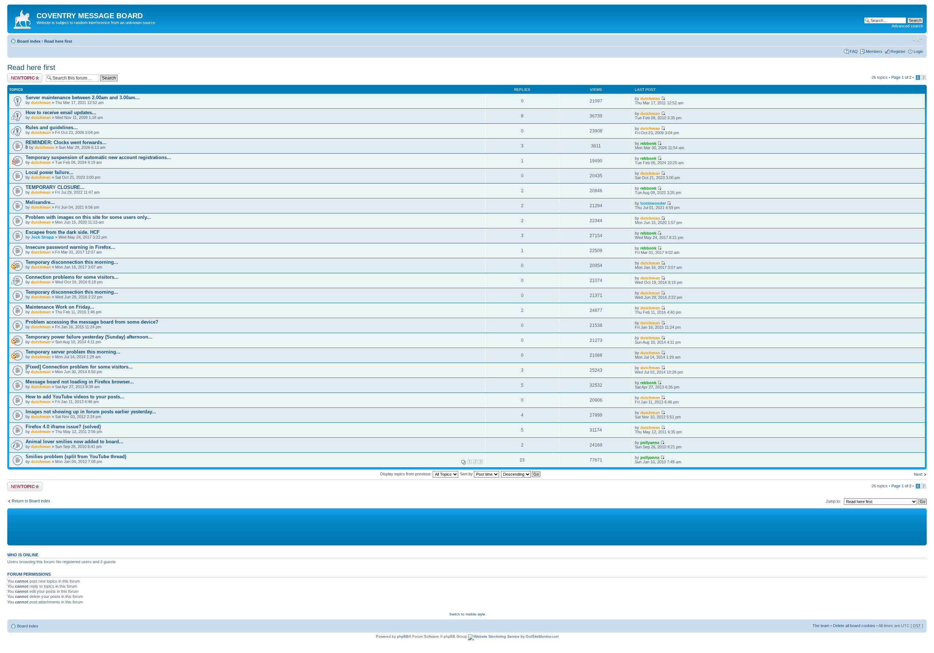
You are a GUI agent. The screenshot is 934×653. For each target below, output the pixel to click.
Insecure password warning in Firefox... (70, 247)
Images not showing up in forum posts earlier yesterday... (91, 411)
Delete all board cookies (854, 625)
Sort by (467, 474)
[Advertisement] (186, 526)
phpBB (403, 636)
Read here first (58, 41)
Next (918, 474)
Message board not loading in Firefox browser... (80, 382)
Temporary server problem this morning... (73, 352)
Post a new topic (21, 75)
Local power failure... (49, 172)
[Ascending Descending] (521, 474)
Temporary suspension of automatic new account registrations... (98, 157)
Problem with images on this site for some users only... (88, 217)
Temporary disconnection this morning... (72, 262)
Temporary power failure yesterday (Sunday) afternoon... (89, 337)
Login (918, 51)
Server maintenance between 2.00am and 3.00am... (83, 97)
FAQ (854, 51)
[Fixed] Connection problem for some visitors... (79, 367)
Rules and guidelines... (52, 127)
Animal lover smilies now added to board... (74, 441)
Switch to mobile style (467, 614)
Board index (28, 41)
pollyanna (649, 442)
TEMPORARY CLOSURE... (55, 187)
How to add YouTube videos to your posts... (75, 396)
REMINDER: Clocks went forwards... (66, 142)
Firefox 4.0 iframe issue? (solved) (63, 426)
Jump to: (833, 501)
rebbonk (648, 143)
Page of (901, 77)
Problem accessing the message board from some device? (92, 322)
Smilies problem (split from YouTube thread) (76, 456)
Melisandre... (40, 202)
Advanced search (907, 26)
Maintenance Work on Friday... (60, 307)
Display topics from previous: (406, 474)
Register (898, 51)
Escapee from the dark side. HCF (63, 232)
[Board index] (22, 18)
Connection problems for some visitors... (72, 277)
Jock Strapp (42, 237)
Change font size (917, 39)
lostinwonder (653, 203)
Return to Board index (31, 501)
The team (821, 625)
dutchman (41, 102)
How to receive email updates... (61, 112)
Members (874, 51)
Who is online (22, 555)
